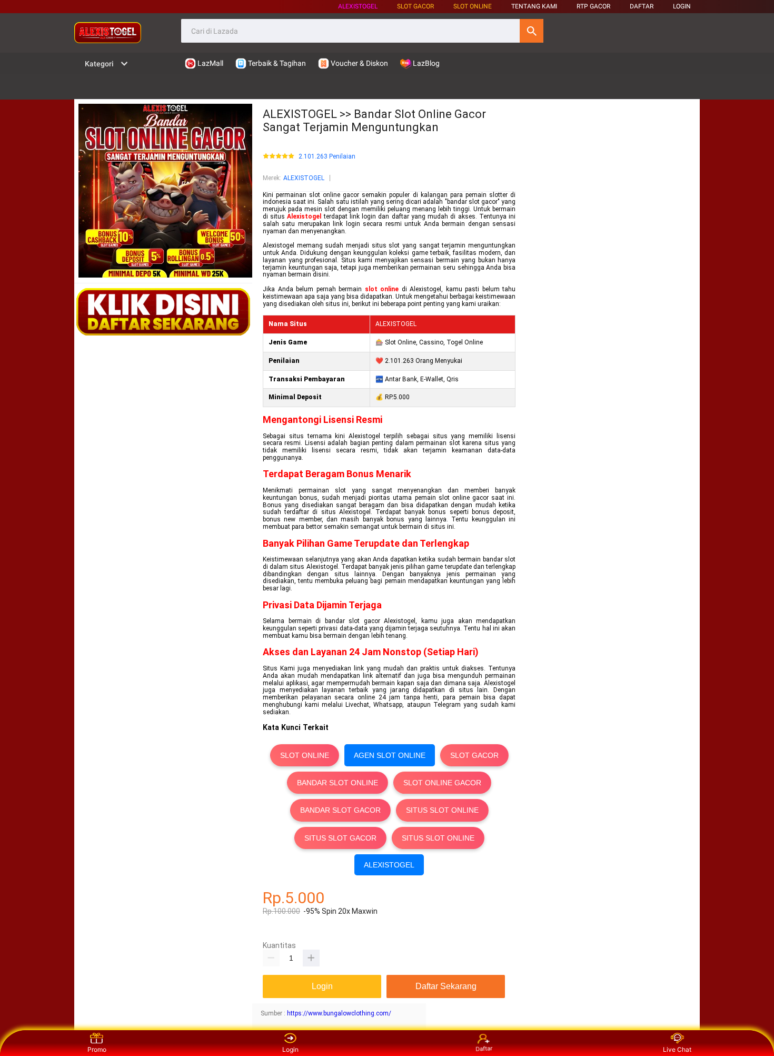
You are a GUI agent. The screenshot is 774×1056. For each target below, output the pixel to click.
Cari (531, 31)
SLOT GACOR (474, 755)
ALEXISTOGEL (358, 6)
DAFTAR (641, 6)
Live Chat (677, 1049)
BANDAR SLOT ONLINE (337, 782)
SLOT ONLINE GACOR (442, 782)
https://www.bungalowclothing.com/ (339, 1013)
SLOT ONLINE (472, 6)
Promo (96, 1049)
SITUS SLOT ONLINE (442, 810)
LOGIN (682, 6)
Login (290, 1049)
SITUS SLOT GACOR (340, 838)
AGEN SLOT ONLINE (389, 755)
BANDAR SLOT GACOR (340, 810)
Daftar (484, 1050)
